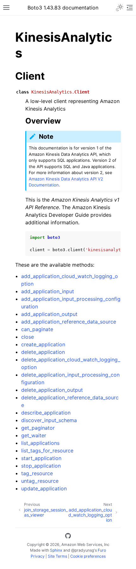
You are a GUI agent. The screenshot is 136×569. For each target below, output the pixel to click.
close (27, 337)
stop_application (41, 466)
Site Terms (57, 556)
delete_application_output (52, 390)
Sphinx (56, 550)
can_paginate (37, 329)
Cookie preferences (88, 556)
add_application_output (49, 314)
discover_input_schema (49, 420)
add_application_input (47, 291)
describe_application (46, 412)
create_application (43, 344)
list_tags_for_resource (47, 450)
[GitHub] (68, 537)
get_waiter (33, 435)
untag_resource (40, 481)
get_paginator (38, 428)
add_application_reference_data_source (68, 321)
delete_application (43, 352)
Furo (102, 550)
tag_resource (37, 473)
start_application (41, 458)
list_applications (40, 443)
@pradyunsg (82, 550)
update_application (44, 488)
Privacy (38, 556)
